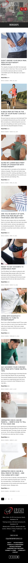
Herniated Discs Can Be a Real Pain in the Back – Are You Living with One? (12, 473)
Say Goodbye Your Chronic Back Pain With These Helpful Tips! (14, 369)
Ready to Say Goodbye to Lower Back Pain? (12, 268)
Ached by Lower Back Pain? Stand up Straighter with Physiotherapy (12, 165)
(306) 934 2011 (14, 535)
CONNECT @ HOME (10, 550)
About (9, 543)
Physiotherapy (18, 543)
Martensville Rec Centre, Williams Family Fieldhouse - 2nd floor (14, 529)
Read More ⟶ (5, 77)
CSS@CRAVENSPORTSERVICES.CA (14, 538)
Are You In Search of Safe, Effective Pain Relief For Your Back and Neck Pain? (12, 216)
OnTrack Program (15, 546)
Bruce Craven (5, 80)
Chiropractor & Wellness (15, 548)
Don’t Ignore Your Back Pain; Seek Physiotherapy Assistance (14, 62)
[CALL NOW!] (21, 9)
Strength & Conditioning (15, 544)
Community (21, 550)
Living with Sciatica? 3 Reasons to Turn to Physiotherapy (10, 318)
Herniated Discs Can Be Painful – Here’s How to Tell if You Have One (13, 422)
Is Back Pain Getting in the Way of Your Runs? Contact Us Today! (13, 113)
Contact (15, 552)
